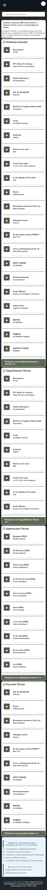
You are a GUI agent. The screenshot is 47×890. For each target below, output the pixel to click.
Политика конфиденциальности (29, 884)
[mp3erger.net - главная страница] (18, 5)
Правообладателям (18, 886)
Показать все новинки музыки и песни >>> (21, 363)
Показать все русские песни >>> (21, 833)
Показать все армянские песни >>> (23, 678)
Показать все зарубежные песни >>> (22, 521)
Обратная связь (36, 882)
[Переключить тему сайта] (43, 3)
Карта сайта (32, 886)
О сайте (25, 882)
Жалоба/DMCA (10, 884)
